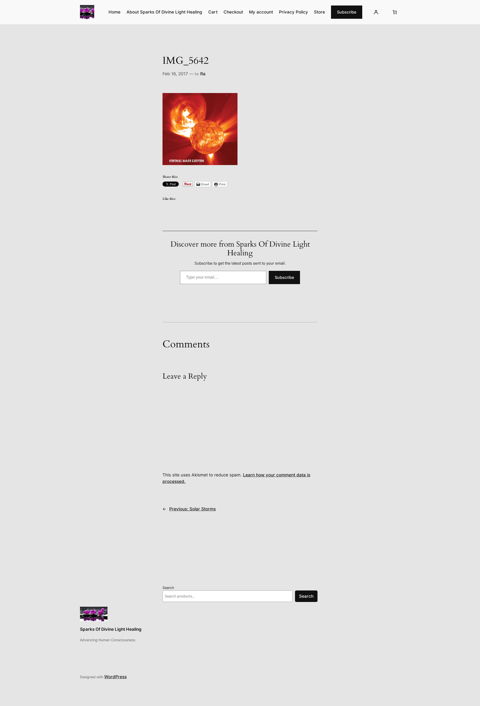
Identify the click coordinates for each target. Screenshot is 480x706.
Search (168, 587)
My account (261, 12)
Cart (213, 12)
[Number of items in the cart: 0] (395, 12)
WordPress (115, 676)
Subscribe (346, 12)
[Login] (376, 12)
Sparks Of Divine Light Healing (111, 629)
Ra (203, 73)
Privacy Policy (293, 12)
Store (319, 12)
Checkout (233, 12)
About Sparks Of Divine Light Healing (164, 12)
